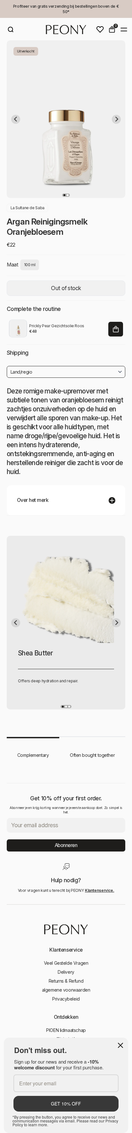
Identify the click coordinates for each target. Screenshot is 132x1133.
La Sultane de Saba (28, 207)
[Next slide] (116, 119)
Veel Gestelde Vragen (66, 963)
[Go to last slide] (15, 119)
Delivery (66, 972)
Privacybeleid (66, 999)
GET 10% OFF (66, 1103)
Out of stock (66, 288)
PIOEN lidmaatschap (66, 1030)
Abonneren (66, 845)
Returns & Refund (66, 981)
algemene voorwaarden (66, 990)
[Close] (120, 1045)
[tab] (64, 195)
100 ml (30, 264)
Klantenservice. (99, 890)
